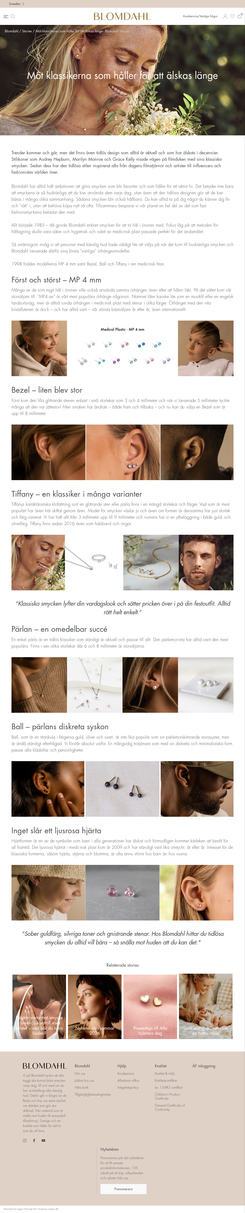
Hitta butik (82, 1087)
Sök (13, 16)
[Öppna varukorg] (239, 16)
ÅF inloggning (203, 1066)
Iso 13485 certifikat (169, 1087)
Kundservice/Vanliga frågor (200, 16)
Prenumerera (123, 1189)
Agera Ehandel (25, 1209)
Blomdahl (11, 31)
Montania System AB (48, 1209)
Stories (27, 31)
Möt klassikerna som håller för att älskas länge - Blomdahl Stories (82, 31)
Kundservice (125, 1073)
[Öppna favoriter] (232, 16)
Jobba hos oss (84, 1080)
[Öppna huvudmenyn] (5, 16)
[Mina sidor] (225, 16)
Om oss (80, 1073)
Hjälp (121, 1066)
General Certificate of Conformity (170, 1107)
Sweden (14, 4)
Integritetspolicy (128, 1087)
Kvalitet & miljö (165, 1073)
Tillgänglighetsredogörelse (93, 1094)
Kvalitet (161, 1066)
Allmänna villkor (128, 1080)
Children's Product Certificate (167, 1096)
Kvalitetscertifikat (166, 1080)
